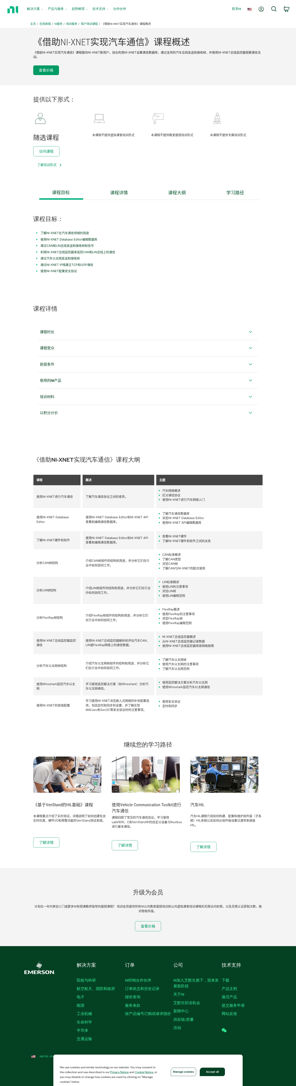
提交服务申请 (233, 1005)
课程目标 (61, 192)
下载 (225, 980)
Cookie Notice (144, 1072)
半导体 (82, 1030)
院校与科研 (86, 980)
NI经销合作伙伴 (138, 980)
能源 (80, 1005)
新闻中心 (181, 1011)
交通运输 (84, 1038)
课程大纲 (177, 192)
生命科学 (84, 1022)
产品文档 (229, 988)
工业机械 (84, 1013)
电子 (80, 997)
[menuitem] (35, 9)
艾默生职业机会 (186, 1002)
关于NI (178, 994)
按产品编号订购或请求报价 (148, 1013)
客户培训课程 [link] (89, 24)
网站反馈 (229, 1013)
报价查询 (132, 997)
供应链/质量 (183, 1019)
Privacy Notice (119, 1072)
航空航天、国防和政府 (96, 988)
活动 (177, 1027)
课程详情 (119, 192)
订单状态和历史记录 (142, 988)
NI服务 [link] (58, 24)
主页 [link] (33, 24)
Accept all (212, 1071)
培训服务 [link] (71, 24)
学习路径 (235, 192)
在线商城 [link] (45, 24)
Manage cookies (183, 1071)
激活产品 (229, 997)
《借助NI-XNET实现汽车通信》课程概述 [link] (126, 24)
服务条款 (132, 1005)
